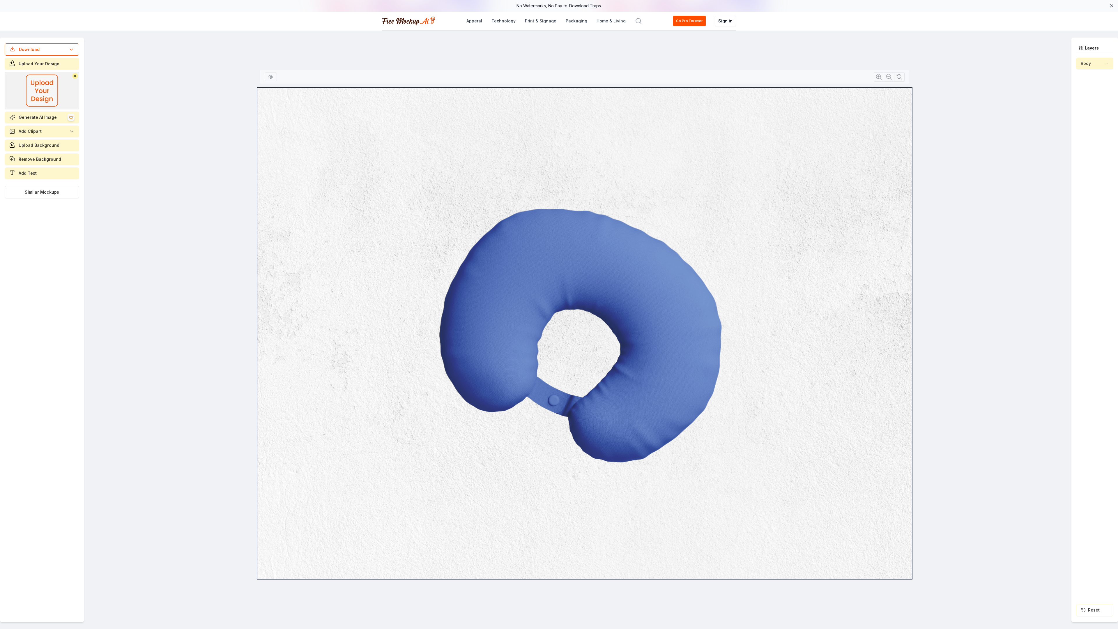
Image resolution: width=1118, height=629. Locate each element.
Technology (503, 20)
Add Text (28, 173)
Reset (1094, 609)
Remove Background (40, 159)
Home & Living (611, 20)
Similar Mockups (42, 192)
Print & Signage (540, 20)
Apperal (474, 20)
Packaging (576, 20)
